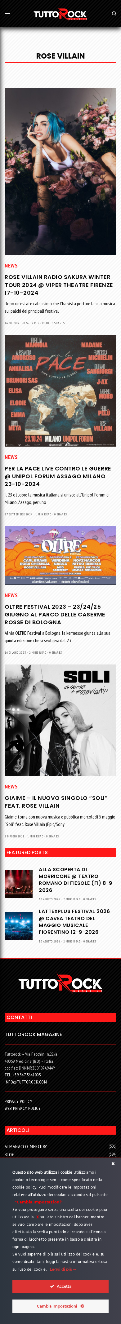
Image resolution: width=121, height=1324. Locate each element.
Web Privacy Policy (23, 1108)
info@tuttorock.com (26, 1082)
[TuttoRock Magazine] (60, 13)
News (11, 265)
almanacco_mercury (26, 1146)
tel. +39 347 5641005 (23, 1075)
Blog (10, 1154)
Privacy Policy (18, 1101)
